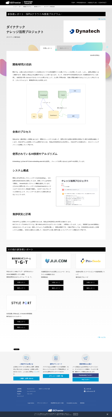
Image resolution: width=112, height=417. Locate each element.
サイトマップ (20, 396)
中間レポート (21, 282)
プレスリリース (30, 388)
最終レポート (21, 288)
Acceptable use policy (72, 403)
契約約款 (82, 403)
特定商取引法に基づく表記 (57, 403)
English (19, 393)
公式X (87, 388)
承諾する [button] (75, 414)
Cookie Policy (61, 413)
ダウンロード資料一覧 (56, 376)
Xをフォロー (85, 379)
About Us (92, 2)
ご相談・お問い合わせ (26, 378)
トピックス (29, 393)
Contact (102, 2)
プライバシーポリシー (42, 403)
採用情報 (19, 391)
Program (81, 2)
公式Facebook (89, 391)
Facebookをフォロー (85, 375)
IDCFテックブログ (43, 388)
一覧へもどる (101, 19)
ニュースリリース (31, 391)
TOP (73, 2)
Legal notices (31, 403)
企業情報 (19, 388)
